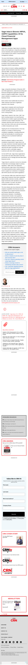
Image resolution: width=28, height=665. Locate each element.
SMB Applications (20, 317)
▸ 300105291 (20, 24)
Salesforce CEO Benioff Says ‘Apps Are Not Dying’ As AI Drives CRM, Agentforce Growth (13, 344)
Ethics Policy (4, 634)
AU (8, 6)
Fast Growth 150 (11, 13)
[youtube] (13, 642)
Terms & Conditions (5, 647)
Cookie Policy (20, 647)
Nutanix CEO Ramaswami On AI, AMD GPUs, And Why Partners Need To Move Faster (13, 333)
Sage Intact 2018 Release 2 (14, 315)
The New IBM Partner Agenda (8, 537)
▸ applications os (13, 24)
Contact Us (4, 631)
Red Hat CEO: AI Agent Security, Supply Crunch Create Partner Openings (13, 340)
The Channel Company (6, 637)
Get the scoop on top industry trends (11, 554)
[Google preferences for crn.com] (6, 44)
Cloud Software (19, 318)
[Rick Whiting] (5, 284)
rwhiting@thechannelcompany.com (11, 302)
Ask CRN (19, 272)
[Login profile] (26, 10)
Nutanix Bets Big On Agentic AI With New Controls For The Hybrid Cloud (13, 348)
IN (6, 6)
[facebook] (2, 642)
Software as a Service (7, 318)
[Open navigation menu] (2, 10)
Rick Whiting (5, 41)
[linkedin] (6, 642)
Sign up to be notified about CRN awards (12, 443)
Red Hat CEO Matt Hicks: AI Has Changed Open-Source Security (14, 337)
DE (19, 6)
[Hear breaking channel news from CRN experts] (7, 571)
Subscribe (5, 607)
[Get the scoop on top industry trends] (7, 560)
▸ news (6, 24)
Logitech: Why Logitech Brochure (10, 430)
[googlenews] (17, 642)
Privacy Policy (13, 647)
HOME (3, 24)
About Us (3, 627)
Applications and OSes (7, 317)
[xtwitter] (9, 642)
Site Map (3, 650)
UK (21, 6)
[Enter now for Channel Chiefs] (8, 453)
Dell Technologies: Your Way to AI (10, 423)
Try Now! (22, 1)
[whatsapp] (20, 642)
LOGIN (23, 10)
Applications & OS (6, 27)
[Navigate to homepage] (14, 7)
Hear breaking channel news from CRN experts (13, 565)
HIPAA (20, 314)
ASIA (4, 6)
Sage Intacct (13, 314)
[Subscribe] (17, 610)
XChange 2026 (18, 13)
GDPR (4, 315)
